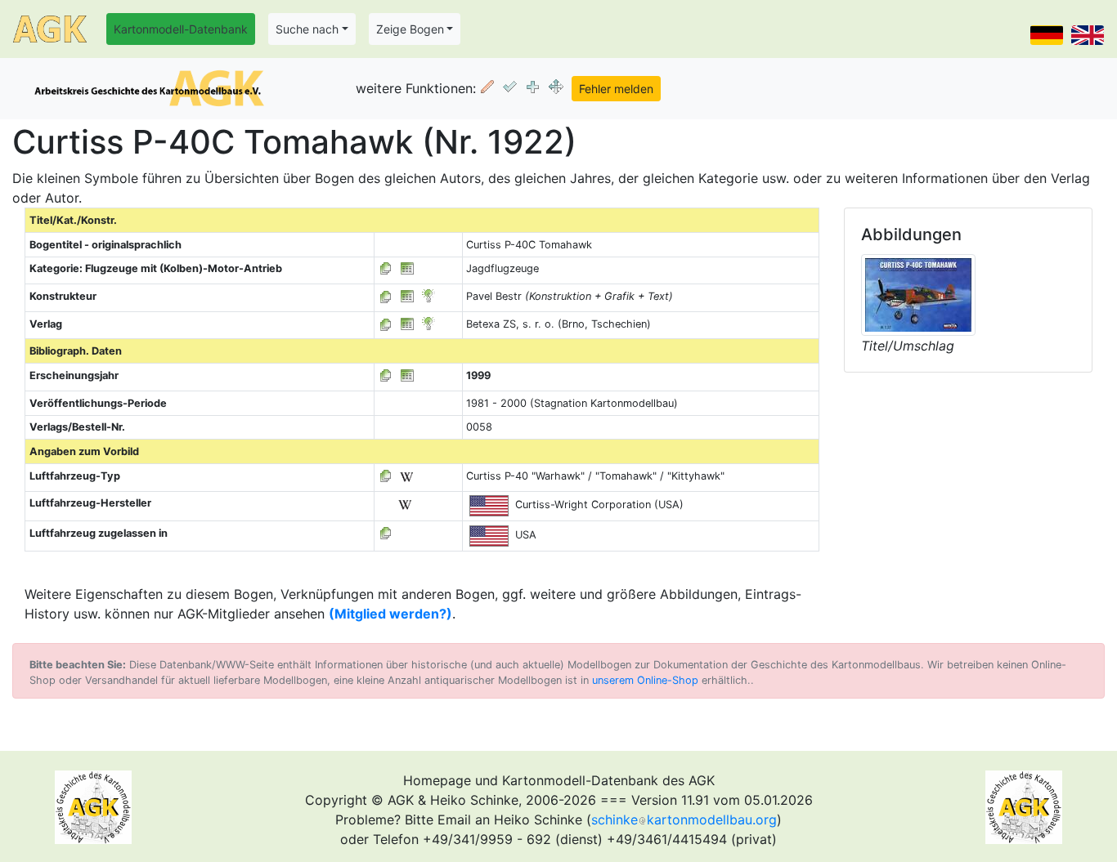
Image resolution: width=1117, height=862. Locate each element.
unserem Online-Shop (645, 680)
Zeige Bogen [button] (410, 29)
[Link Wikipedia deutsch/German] (406, 476)
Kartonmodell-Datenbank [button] (181, 29)
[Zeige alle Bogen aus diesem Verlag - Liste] (386, 324)
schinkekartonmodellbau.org (684, 819)
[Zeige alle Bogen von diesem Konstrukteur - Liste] (386, 296)
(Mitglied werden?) (390, 613)
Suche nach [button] (307, 29)
